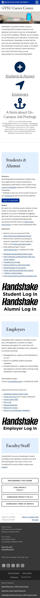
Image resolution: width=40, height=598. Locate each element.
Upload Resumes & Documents (15, 268)
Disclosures (14, 577)
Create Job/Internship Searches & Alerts (18, 270)
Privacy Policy (27, 573)
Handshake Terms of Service (20, 504)
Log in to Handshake (9, 187)
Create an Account (10, 397)
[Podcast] (18, 565)
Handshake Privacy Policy (20, 497)
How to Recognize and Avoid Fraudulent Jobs (20, 276)
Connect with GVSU (11, 399)
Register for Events (11, 408)
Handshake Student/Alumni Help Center (18, 254)
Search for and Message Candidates (17, 410)
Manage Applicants (10, 405)
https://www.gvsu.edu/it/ (22, 244)
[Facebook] (4, 565)
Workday (8, 123)
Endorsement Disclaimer (20, 481)
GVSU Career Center (17, 8)
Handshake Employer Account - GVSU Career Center (19, 595)
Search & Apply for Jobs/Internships (17, 265)
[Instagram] (8, 565)
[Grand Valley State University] (15, 3)
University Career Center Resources (14, 591)
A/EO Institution (13, 573)
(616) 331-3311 (7, 547)
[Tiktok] (22, 565)
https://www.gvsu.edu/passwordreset (17, 236)
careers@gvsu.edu (10, 250)
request (4, 467)
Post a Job (7, 402)
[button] (37, 2)
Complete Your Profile (12, 262)
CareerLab (8, 196)
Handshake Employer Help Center (16, 394)
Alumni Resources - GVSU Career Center (15, 586)
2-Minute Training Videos (13, 273)
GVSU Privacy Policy (20, 489)
